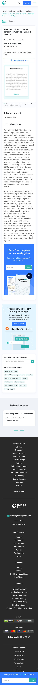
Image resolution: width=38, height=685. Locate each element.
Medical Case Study (19, 595)
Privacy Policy (19, 521)
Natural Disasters (19, 479)
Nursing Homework (19, 589)
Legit (19, 667)
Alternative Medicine (11, 385)
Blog (19, 556)
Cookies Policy (19, 659)
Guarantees (19, 540)
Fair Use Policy (19, 663)
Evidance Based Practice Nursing (19, 608)
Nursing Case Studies (19, 592)
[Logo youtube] (26, 637)
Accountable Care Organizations (14, 375)
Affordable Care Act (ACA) (12, 378)
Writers (19, 550)
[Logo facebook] (18, 637)
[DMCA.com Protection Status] (9, 621)
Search (32, 361)
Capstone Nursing (19, 598)
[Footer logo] (19, 506)
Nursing (19, 567)
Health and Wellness (19, 53)
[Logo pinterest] (28, 637)
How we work (19, 543)
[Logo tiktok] (23, 637)
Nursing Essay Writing (19, 602)
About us (19, 537)
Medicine (19, 571)
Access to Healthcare (11, 371)
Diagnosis (19, 450)
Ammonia (22, 385)
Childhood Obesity (19, 469)
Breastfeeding (19, 476)
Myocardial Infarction (19, 473)
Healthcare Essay (19, 605)
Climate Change (19, 460)
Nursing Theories (19, 456)
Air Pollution (8, 382)
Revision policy (19, 671)
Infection (19, 447)
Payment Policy (19, 655)
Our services (19, 547)
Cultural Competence (19, 466)
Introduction (11, 117)
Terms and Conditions (19, 524)
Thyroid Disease (19, 444)
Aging (24, 378)
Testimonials (19, 553)
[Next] (22, 430)
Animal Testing (9, 389)
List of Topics (19, 577)
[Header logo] (4, 3)
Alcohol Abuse (19, 382)
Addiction (29, 375)
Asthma (19, 463)
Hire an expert (19, 324)
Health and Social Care (18, 40)
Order (27, 3)
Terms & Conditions (19, 648)
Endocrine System (19, 453)
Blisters (19, 485)
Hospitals (19, 482)
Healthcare (7, 53)
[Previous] (16, 430)
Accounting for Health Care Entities (19, 414)
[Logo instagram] (20, 637)
